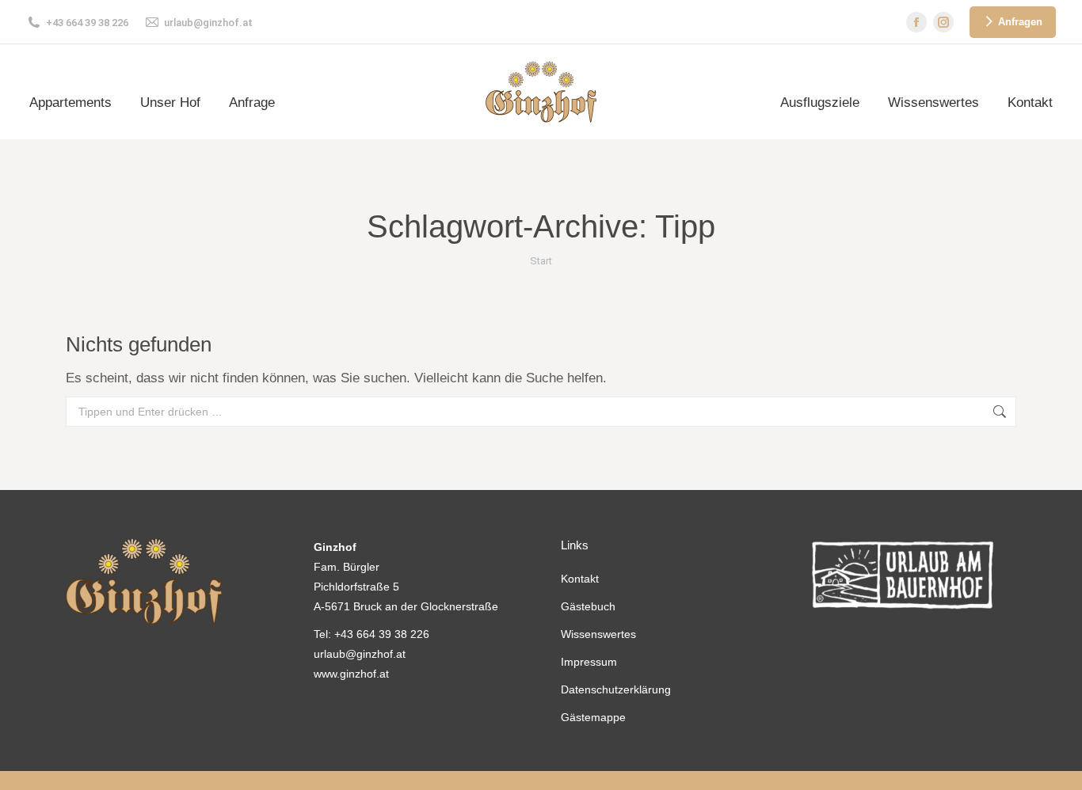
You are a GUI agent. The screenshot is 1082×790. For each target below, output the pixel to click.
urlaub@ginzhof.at (208, 22)
